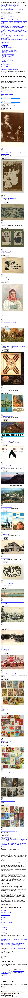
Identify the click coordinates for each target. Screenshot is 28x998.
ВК (24, 8)
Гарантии (3, 36)
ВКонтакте (3, 66)
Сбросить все (10, 107)
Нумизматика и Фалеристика (11, 27)
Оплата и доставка (5, 944)
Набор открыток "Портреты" (8, 801)
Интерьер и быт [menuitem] (8, 21)
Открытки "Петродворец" (7, 416)
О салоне (17, 943)
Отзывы (12, 36)
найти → (18, 12)
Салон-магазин (8, 35)
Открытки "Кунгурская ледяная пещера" (11, 441)
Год (1, 100)
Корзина (22, 9)
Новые (2, 94)
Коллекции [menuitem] (12, 22)
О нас (6, 8)
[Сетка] (1, 91)
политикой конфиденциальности (6, 993)
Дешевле (6, 94)
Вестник (16, 8)
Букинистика (4, 26)
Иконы (2, 27)
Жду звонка (3, 975)
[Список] (2, 91)
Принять (14, 996)
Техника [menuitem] (17, 22)
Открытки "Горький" (6, 534)
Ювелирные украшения (6, 32)
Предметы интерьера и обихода (9, 51)
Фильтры (4, 90)
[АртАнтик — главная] (4, 10)
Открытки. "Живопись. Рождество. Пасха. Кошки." (13, 346)
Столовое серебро (6, 56)
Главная (2, 35)
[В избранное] (2, 151)
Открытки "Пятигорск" (6, 507)
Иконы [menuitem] (19, 19)
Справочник (11, 8)
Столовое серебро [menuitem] (5, 22)
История (8, 36)
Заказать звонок (4, 15)
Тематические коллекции (11, 31)
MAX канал (20, 939)
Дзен (25, 939)
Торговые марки (15, 39)
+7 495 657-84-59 (5, 5)
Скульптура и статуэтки (8, 54)
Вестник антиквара (5, 64)
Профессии (14, 29)
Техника (3, 105)
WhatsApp (3, 9)
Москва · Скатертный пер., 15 (8, 6)
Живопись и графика (20, 26)
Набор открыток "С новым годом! (9, 831)
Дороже (11, 94)
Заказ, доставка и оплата (18, 35)
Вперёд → (8, 837)
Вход (15, 9)
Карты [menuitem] (25, 21)
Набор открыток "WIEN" (7, 583)
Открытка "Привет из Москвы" (8, 224)
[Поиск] (1, 18)
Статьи (2, 40)
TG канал (14, 939)
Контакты (21, 8)
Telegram (8, 9)
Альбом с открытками (6, 251)
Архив (6, 40)
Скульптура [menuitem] (21, 21)
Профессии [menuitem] (15, 21)
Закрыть (3, 986)
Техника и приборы (22, 31)
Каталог (3, 8)
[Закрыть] (18, 4)
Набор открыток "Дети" (6, 709)
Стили (21, 39)
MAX (11, 9)
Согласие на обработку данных (19, 945)
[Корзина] (6, 18)
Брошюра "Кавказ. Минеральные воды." (10, 277)
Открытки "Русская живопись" (8, 322)
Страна (2, 104)
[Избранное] (17, 9)
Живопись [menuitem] (14, 19)
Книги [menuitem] (2, 19)
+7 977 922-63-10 (22, 948)
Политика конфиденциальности (10, 945)
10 (5, 837)
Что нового (13, 4)
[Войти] (2, 18)
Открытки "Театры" (5, 558)
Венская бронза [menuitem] (8, 19)
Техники (25, 39)
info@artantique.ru (13, 5)
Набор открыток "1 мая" (6, 741)
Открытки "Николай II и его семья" (9, 198)
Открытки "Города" (5, 649)
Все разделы (4, 39)
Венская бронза (11, 26)
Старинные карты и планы (12, 30)
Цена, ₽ (2, 95)
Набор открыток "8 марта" (7, 772)
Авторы (9, 39)
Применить (3, 107)
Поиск (2, 42)
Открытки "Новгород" (6, 626)
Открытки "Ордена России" (7, 389)
